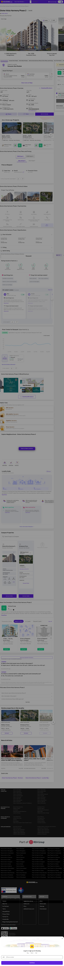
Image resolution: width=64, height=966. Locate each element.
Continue (32, 962)
